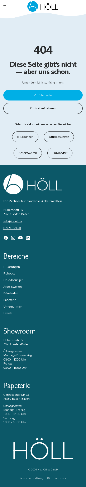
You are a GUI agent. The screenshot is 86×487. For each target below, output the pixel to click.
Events (7, 313)
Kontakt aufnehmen (43, 108)
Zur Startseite (43, 95)
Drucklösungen (59, 137)
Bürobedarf (59, 153)
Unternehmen (12, 306)
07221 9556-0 (12, 228)
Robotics (9, 273)
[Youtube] (20, 237)
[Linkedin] (27, 237)
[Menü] (5, 6)
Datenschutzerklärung (31, 478)
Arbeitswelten (28, 153)
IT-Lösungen (25, 137)
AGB (49, 478)
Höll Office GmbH (48, 469)
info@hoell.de (12, 221)
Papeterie (9, 300)
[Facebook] (5, 237)
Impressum (61, 478)
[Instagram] (13, 237)
